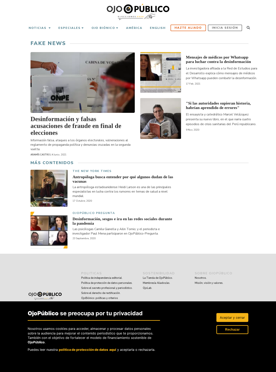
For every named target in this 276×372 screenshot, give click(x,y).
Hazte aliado (188, 28)
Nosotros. (201, 278)
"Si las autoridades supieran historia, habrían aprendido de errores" (218, 105)
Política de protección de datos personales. (107, 283)
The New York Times (92, 171)
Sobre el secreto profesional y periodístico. (107, 288)
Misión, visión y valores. (209, 283)
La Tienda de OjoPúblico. (158, 278)
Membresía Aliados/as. (156, 283)
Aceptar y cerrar (232, 317)
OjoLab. (147, 288)
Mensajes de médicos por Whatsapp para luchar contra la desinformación (218, 59)
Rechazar (232, 329)
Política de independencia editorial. (101, 278)
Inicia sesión (225, 28)
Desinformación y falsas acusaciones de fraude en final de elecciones (76, 125)
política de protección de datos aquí (87, 350)
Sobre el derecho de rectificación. (100, 293)
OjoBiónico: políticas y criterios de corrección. (99, 300)
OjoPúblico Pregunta (94, 213)
